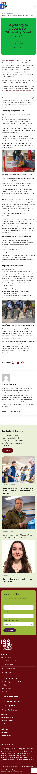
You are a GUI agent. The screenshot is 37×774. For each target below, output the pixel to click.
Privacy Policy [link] (7, 766)
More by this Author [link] (10, 411)
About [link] (4, 714)
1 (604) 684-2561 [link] (10, 668)
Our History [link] (5, 724)
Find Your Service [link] (9, 678)
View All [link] (7, 450)
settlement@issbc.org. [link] (27, 90)
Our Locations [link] (7, 744)
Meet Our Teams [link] (7, 721)
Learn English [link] (6, 688)
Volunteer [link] (4, 732)
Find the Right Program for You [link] (12, 682)
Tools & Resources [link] (9, 697)
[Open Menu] (34, 5)
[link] (2, 6)
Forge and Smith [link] (17, 771)
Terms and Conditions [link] (18, 766)
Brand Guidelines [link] (9, 710)
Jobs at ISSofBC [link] (7, 736)
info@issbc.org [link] (9, 664)
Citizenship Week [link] (10, 60)
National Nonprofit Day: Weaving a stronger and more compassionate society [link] (18, 490)
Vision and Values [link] (7, 718)
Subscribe (9, 630)
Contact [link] (5, 654)
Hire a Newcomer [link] (7, 739)
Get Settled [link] (5, 685)
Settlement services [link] (11, 90)
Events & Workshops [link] (10, 701)
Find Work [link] (5, 691)
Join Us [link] (4, 729)
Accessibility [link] (29, 766)
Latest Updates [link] (8, 705)
